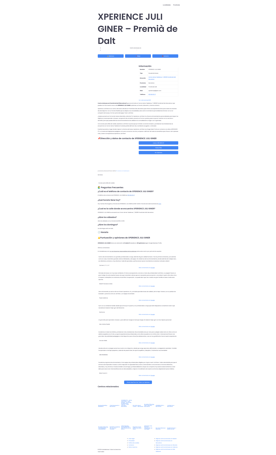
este (160, 204)
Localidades (167, 5)
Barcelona (140, 50)
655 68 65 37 (131, 195)
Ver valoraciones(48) (145, 100)
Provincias (176, 5)
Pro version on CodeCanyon (122, 170)
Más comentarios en (147, 267)
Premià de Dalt (145, 48)
